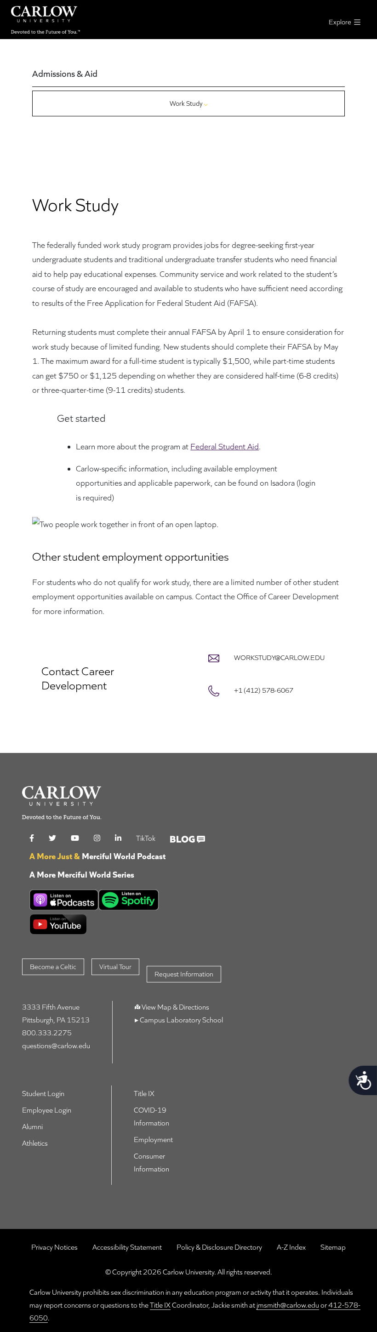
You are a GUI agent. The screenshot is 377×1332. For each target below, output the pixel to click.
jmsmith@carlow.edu (288, 1305)
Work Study (187, 103)
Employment (153, 1139)
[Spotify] (128, 900)
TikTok (145, 838)
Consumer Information (151, 1162)
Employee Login (46, 1110)
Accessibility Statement (127, 1247)
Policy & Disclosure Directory (219, 1247)
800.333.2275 (47, 1032)
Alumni (32, 1126)
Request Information (183, 974)
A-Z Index (291, 1247)
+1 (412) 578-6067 (263, 690)
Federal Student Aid (224, 446)
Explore (341, 21)
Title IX (144, 1093)
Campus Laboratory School (180, 1020)
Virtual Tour (115, 966)
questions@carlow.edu (56, 1045)
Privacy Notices (54, 1247)
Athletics (35, 1143)
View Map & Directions (175, 1007)
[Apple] (63, 900)
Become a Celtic (53, 966)
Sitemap (333, 1247)
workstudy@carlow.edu (279, 657)
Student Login (43, 1093)
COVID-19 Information (151, 1116)
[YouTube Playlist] (120, 924)
